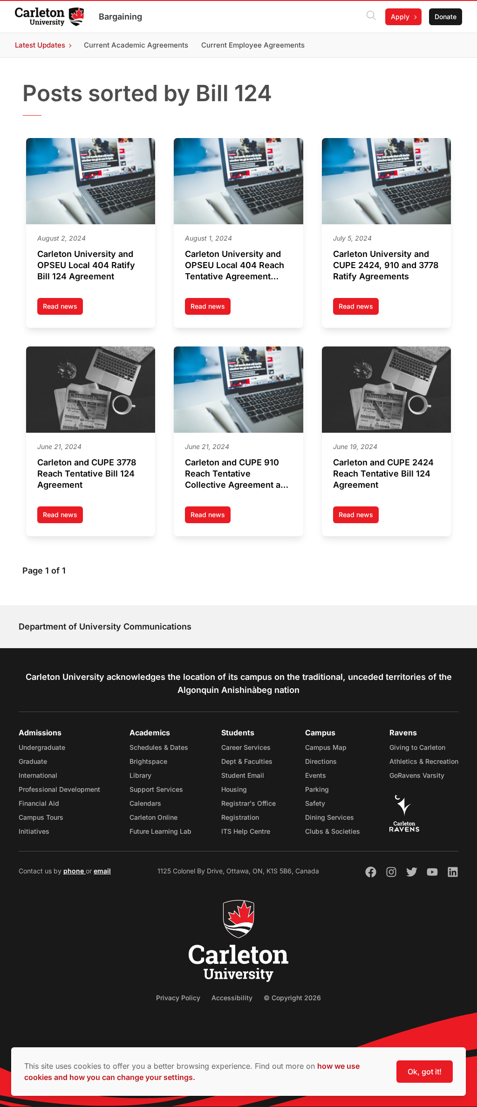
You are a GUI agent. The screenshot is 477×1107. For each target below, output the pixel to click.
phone (74, 871)
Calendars (145, 803)
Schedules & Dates (158, 747)
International (38, 775)
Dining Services (329, 817)
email (102, 871)
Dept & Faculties (247, 761)
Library (140, 775)
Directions (321, 761)
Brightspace (148, 761)
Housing (234, 789)
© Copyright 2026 (292, 998)
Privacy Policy (178, 998)
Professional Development (59, 789)
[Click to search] (371, 16)
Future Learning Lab (160, 831)
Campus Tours (41, 817)
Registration (240, 817)
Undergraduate (42, 747)
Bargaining (120, 16)
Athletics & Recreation (423, 761)
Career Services (246, 747)
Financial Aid (39, 803)
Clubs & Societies (332, 831)
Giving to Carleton (417, 747)
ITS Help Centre (245, 831)
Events (315, 775)
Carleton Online (153, 817)
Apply (400, 17)
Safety (315, 803)
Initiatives (34, 831)
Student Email (242, 775)
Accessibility (231, 998)
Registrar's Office (248, 803)
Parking (317, 789)
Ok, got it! (425, 1071)
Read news (63, 308)
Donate (446, 17)
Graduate (33, 761)
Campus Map (326, 747)
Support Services (156, 789)
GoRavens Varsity (416, 775)
